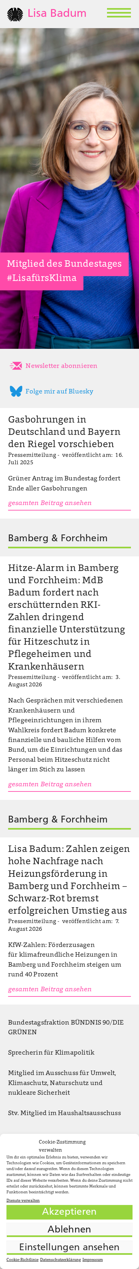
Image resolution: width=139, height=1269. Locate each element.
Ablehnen (69, 1230)
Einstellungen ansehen (69, 1248)
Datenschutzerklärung (60, 1260)
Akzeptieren (69, 1212)
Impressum (92, 1260)
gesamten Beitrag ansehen (50, 503)
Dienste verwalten (23, 1201)
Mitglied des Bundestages (64, 264)
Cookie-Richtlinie (22, 1260)
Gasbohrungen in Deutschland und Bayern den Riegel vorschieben (64, 432)
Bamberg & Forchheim (58, 538)
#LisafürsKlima (42, 279)
